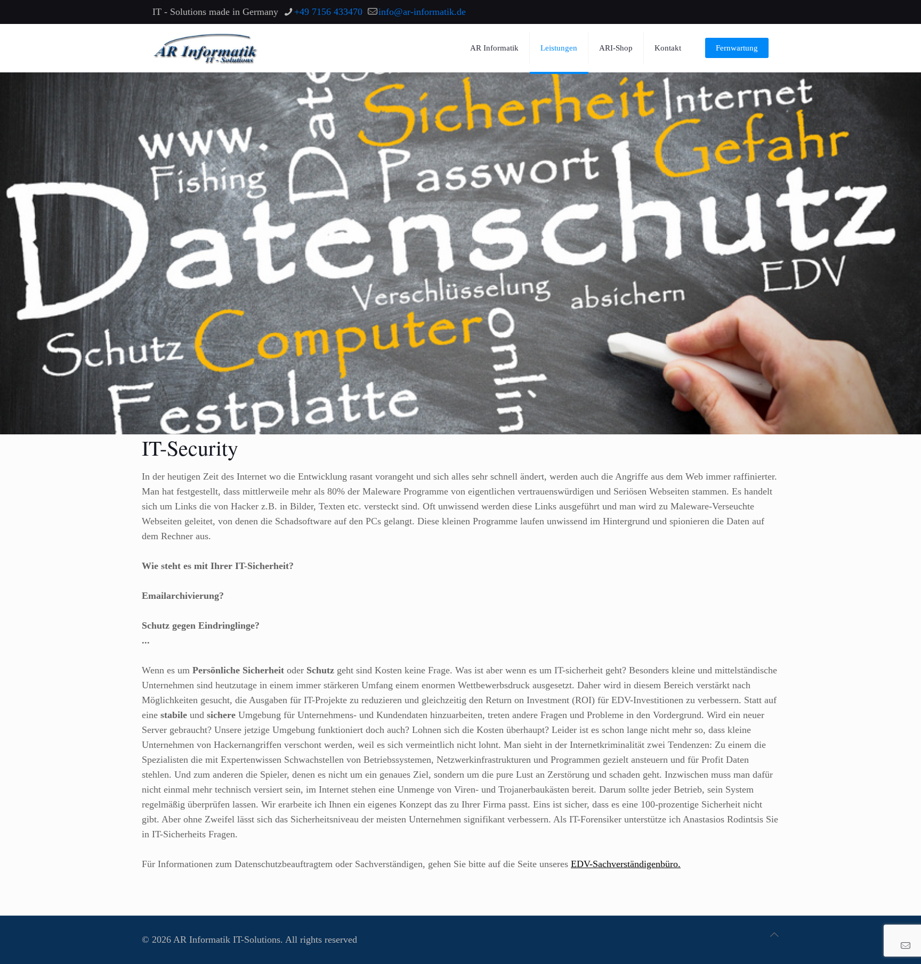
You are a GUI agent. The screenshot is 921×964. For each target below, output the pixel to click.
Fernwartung (737, 48)
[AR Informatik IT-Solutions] (205, 48)
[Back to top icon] (774, 934)
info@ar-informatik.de (422, 11)
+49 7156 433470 (328, 11)
